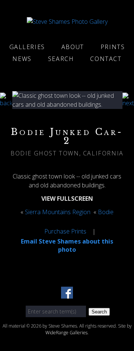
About (72, 47)
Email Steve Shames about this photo (67, 245)
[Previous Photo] (6, 103)
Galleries (27, 47)
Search (61, 59)
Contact (105, 59)
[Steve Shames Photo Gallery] (67, 21)
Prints (112, 47)
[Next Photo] (128, 103)
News (21, 59)
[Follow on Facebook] (67, 294)
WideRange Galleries (66, 332)
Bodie (106, 212)
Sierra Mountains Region (57, 212)
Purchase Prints (65, 231)
